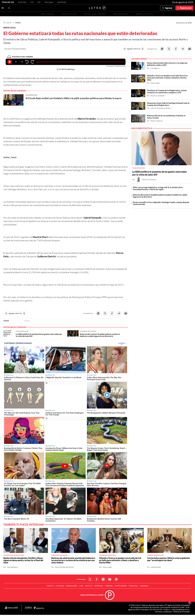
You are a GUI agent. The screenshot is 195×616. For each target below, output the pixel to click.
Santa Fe (88, 586)
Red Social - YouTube (110, 579)
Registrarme (186, 8)
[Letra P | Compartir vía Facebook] (176, 49)
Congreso (144, 586)
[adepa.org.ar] (28, 607)
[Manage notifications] (190, 602)
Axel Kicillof (61, 2)
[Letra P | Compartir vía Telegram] (183, 49)
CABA (81, 586)
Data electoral (95, 14)
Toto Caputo (48, 2)
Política (18, 22)
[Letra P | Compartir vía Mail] (190, 49)
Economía (60, 586)
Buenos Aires (71, 586)
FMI (39, 2)
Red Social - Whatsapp (116, 579)
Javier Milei (22, 2)
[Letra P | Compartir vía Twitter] (169, 49)
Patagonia (133, 586)
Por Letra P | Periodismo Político (15, 49)
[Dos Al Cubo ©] (11, 608)
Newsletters (145, 14)
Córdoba (109, 586)
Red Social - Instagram (103, 579)
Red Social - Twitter (90, 579)
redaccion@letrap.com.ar (180, 609)
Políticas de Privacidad (181, 611)
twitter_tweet (9, 157)
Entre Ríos (98, 586)
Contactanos (81, 579)
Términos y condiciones (163, 611)
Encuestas (121, 14)
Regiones (47, 14)
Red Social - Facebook (97, 579)
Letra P (8, 22)
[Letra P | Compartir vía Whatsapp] (162, 49)
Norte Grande (121, 586)
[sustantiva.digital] (39, 608)
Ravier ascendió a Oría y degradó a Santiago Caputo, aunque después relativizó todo (161, 203)
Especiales (69, 14)
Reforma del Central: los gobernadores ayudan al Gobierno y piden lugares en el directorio (160, 196)
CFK (32, 2)
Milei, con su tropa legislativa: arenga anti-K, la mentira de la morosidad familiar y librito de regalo (158, 188)
